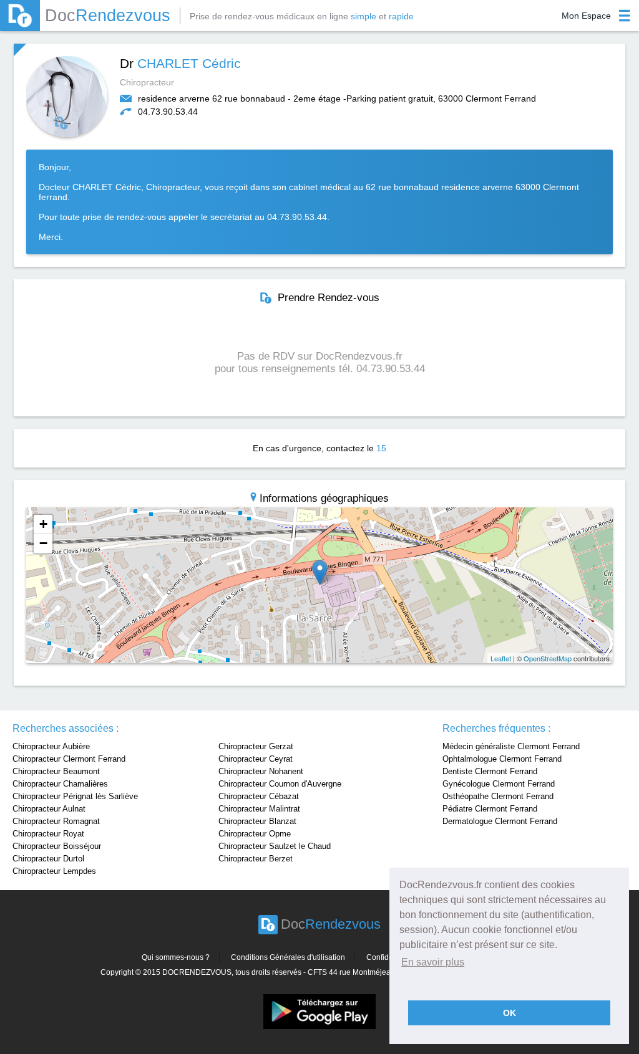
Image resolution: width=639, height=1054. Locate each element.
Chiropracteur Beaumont (56, 771)
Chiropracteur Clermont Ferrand (68, 759)
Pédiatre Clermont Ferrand (489, 808)
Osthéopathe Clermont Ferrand (498, 796)
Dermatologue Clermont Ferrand (499, 821)
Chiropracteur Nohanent (260, 771)
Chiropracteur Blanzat (257, 821)
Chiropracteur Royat (48, 833)
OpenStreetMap (548, 658)
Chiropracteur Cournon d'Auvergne (279, 783)
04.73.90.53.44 (168, 112)
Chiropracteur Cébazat (258, 796)
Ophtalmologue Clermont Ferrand (502, 759)
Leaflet (500, 658)
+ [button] (43, 524)
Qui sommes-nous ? (176, 957)
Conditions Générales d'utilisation (288, 957)
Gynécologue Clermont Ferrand (498, 783)
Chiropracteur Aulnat (48, 808)
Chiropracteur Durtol (48, 858)
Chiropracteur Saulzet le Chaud (274, 846)
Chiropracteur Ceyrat (255, 759)
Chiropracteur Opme (254, 833)
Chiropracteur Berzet (255, 858)
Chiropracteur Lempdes (54, 871)
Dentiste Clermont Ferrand (489, 771)
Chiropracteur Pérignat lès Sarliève (75, 796)
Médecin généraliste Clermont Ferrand (511, 746)
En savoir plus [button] (432, 962)
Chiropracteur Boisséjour (56, 846)
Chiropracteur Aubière (51, 746)
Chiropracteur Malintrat (259, 808)
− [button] (43, 543)
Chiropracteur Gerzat (255, 746)
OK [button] (509, 1013)
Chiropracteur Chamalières (60, 783)
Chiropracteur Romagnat (56, 821)
